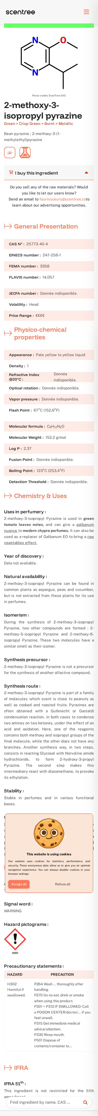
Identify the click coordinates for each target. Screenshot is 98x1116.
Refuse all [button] (62, 884)
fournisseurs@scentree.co (62, 199)
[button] (19, 884)
